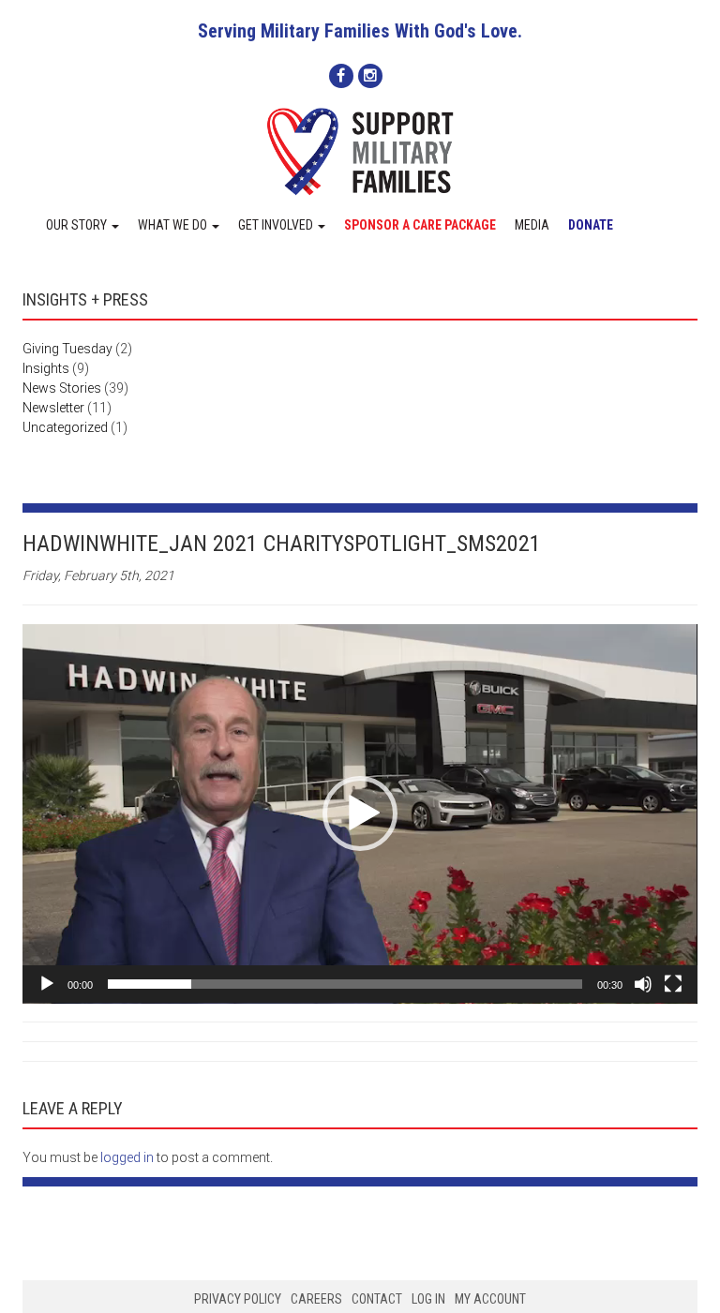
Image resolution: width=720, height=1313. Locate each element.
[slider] (345, 984)
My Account (490, 1298)
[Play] (47, 984)
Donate (590, 224)
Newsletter (53, 407)
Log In (428, 1298)
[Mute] (643, 984)
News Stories (61, 387)
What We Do (174, 224)
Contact (377, 1298)
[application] (360, 814)
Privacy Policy (237, 1298)
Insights (45, 368)
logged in (127, 1157)
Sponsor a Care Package (420, 224)
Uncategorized (65, 427)
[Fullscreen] (673, 984)
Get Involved (277, 224)
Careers (316, 1298)
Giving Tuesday (67, 348)
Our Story (78, 224)
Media (532, 224)
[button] (360, 813)
